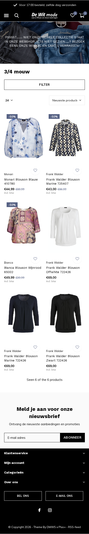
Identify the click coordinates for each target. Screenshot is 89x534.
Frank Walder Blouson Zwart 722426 (63, 358)
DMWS (51, 527)
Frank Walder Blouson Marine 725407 (63, 182)
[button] (6, 16)
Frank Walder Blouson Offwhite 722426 (63, 270)
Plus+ (62, 527)
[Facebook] (39, 510)
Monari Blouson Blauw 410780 (21, 182)
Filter (44, 85)
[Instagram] (50, 510)
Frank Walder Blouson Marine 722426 (21, 358)
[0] (81, 15)
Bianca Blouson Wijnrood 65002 (22, 270)
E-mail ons (64, 495)
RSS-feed (74, 527)
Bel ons (23, 495)
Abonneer (72, 437)
